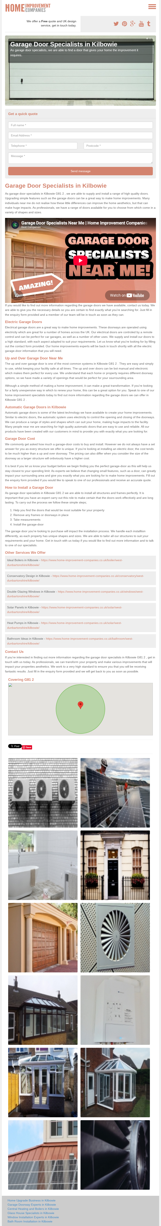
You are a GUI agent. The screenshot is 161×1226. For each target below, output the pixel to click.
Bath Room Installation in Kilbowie (30, 1221)
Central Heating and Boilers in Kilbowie (33, 1208)
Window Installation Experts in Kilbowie (33, 1217)
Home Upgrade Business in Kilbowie (32, 1200)
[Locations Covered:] (7, 6)
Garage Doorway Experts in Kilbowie (32, 1204)
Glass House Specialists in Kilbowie (31, 1213)
